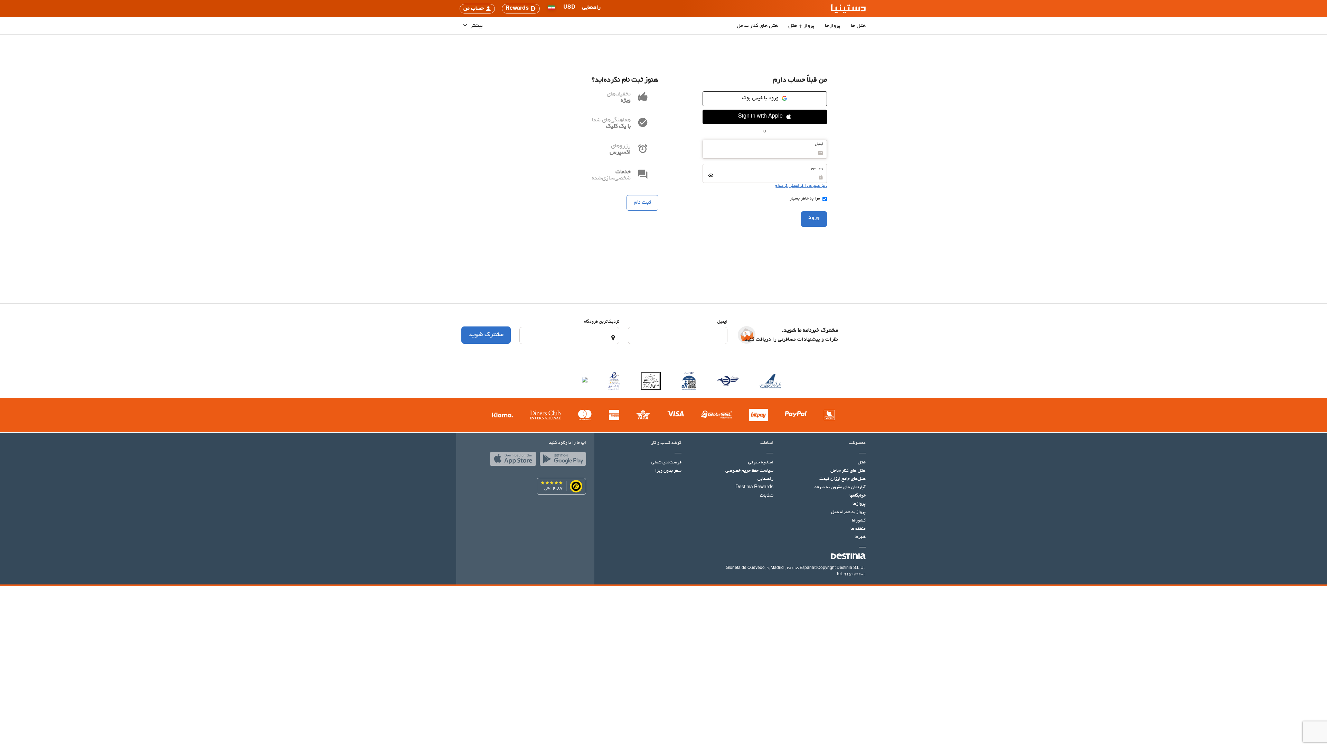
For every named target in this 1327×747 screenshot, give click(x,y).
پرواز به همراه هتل (848, 512)
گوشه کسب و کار (666, 443)
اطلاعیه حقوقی (760, 462)
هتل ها (858, 26)
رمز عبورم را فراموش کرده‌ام (801, 186)
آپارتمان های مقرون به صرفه (840, 487)
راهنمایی (765, 479)
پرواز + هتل (801, 26)
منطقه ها (858, 529)
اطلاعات (766, 443)
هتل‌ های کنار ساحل (757, 26)
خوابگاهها (857, 496)
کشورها (859, 520)
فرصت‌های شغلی (666, 462)
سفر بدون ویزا (668, 471)
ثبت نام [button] (642, 203)
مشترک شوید (486, 335)
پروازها (832, 26)
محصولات (857, 443)
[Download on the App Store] (511, 460)
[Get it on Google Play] (561, 460)
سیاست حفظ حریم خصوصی (749, 471)
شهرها (860, 537)
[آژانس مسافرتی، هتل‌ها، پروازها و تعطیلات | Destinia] (848, 8)
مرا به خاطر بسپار (805, 198)
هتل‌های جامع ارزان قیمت (842, 479)
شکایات (766, 496)
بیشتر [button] (476, 26)
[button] (569, 8)
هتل (862, 462)
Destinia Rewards (754, 487)
